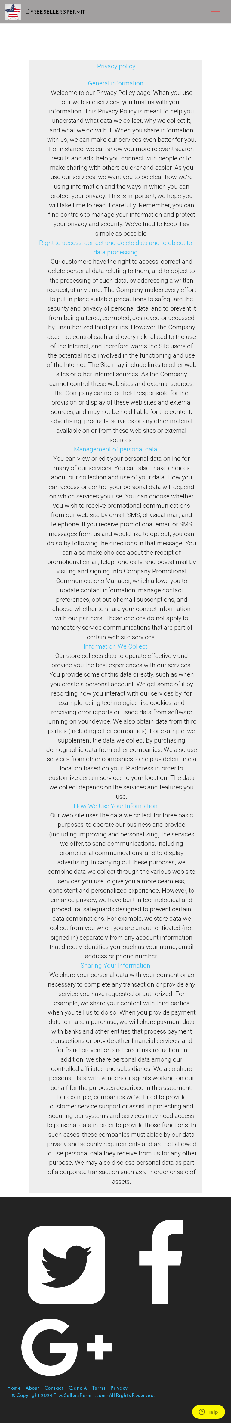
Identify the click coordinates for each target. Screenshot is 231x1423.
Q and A (78, 1387)
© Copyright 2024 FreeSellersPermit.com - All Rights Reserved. (83, 1395)
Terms (99, 1387)
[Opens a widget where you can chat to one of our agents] (208, 1412)
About (33, 1387)
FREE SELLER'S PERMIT (57, 11)
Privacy (119, 1387)
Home (14, 1387)
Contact (54, 1387)
